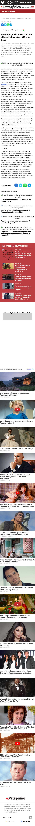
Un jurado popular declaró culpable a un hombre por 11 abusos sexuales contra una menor (16, 234)
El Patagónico (5, 18)
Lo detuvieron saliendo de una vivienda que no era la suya (23, 278)
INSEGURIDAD (18, 263)
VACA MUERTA (18, 249)
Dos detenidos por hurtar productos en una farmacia (16, 200)
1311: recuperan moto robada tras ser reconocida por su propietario (22, 268)
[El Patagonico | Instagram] (12, 3)
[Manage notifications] (30, 817)
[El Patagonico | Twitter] (3, 3)
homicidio (4, 84)
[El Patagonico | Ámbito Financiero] (25, 3)
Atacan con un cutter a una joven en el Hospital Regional (15, 222)
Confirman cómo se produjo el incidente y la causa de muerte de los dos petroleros (23, 254)
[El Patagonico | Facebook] (7, 3)
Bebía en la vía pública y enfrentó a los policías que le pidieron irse (23, 297)
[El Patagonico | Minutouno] (16, 3)
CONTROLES (18, 293)
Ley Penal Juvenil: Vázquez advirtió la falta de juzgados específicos (15, 211)
